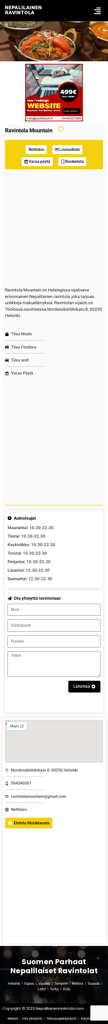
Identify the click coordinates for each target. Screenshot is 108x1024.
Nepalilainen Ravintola (23, 10)
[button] (97, 10)
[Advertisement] (54, 228)
